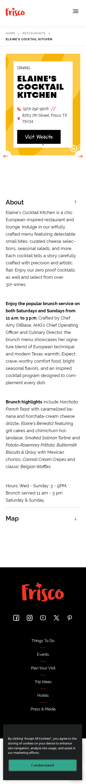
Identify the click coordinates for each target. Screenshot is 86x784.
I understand (42, 765)
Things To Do (43, 641)
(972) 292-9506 (36, 108)
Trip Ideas (43, 681)
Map (12, 518)
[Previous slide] (5, 156)
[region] (42, 752)
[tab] (38, 145)
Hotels (43, 695)
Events (43, 654)
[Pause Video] (73, 148)
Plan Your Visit (43, 668)
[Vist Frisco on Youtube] (43, 618)
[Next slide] (80, 156)
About (15, 202)
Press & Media (43, 709)
